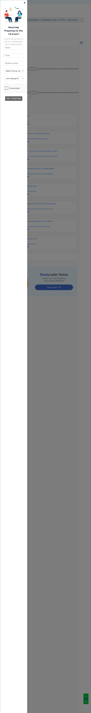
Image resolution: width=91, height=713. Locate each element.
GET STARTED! (14, 98)
